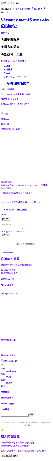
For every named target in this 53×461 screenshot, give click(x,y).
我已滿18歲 (6, 456)
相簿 (8, 66)
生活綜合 (22, 61)
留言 (27, 202)
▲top (3, 214)
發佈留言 (5, 235)
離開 (14, 456)
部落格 (9, 69)
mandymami (6, 188)
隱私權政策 (45, 423)
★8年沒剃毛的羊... (19, 83)
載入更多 (5, 219)
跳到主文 (5, 33)
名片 (8, 72)
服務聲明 (27, 425)
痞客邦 (21, 202)
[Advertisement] (22, 155)
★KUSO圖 (22, 209)
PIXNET (12, 423)
